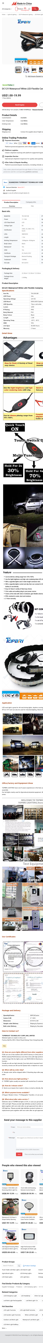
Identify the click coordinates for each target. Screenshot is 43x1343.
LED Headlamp (25, 1296)
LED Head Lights (7, 1277)
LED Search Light (25, 1270)
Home (3, 14)
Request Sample (37, 109)
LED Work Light (39, 14)
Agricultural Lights (7, 1273)
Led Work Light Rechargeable (13, 1300)
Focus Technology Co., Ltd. (25, 1335)
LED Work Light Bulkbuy (11, 1324)
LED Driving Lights (26, 1273)
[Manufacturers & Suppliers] (22, 3)
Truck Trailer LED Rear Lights (11, 1270)
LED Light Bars (24, 1277)
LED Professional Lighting (26, 14)
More (4, 1328)
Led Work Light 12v (32, 1300)
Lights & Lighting (12, 14)
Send (19, 1154)
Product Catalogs (30, 1266)
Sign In (5, 193)
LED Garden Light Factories (12, 1315)
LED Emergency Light (10, 1296)
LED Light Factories (10, 1310)
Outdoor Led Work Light (11, 1320)
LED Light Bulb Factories (27, 1310)
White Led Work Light (31, 1315)
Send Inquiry (19, 105)
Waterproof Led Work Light (31, 1320)
